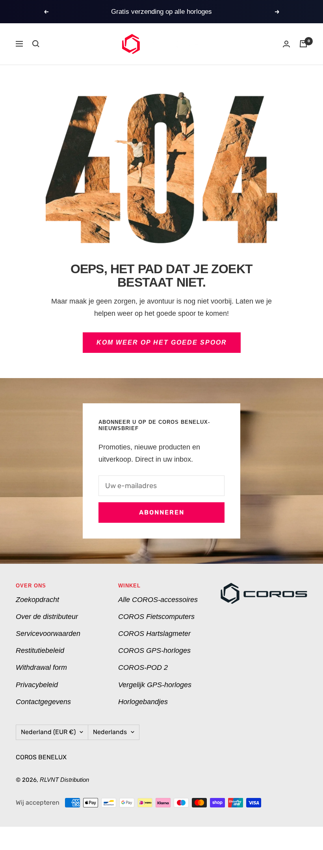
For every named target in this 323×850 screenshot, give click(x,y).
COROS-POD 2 (143, 667)
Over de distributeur (47, 617)
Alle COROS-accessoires (158, 600)
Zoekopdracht (37, 600)
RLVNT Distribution (64, 779)
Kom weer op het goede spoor (162, 342)
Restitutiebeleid (40, 650)
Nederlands (110, 732)
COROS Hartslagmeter (154, 634)
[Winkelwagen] (303, 43)
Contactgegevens (43, 702)
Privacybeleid (37, 685)
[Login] (286, 44)
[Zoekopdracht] (35, 43)
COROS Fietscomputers (156, 617)
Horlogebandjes (143, 702)
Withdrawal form (41, 667)
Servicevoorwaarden (48, 634)
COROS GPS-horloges (154, 650)
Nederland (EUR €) (48, 732)
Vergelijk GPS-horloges (154, 685)
